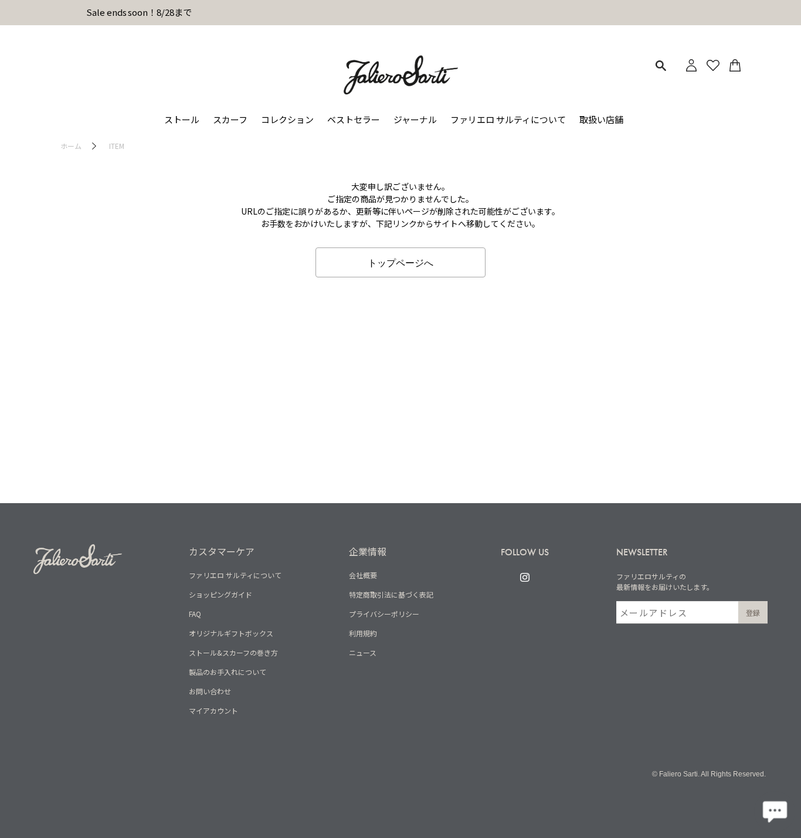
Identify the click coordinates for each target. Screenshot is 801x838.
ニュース (362, 652)
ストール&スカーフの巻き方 (233, 652)
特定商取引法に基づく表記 (391, 594)
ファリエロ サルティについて (235, 575)
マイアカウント (213, 710)
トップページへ (400, 262)
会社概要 (363, 575)
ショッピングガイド (220, 594)
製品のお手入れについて (227, 672)
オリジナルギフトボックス (231, 633)
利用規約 (363, 633)
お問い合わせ (210, 691)
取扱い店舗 (601, 119)
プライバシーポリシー (384, 614)
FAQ (195, 614)
